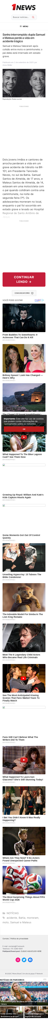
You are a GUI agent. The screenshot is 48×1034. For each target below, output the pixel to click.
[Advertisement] (24, 131)
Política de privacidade (19, 939)
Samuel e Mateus (20, 922)
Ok (24, 429)
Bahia (22, 917)
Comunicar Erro (22, 293)
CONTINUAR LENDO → (24, 279)
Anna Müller (7, 65)
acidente (12, 917)
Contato (6, 939)
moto (6, 922)
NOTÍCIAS (13, 913)
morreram (32, 917)
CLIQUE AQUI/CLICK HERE (31, 951)
